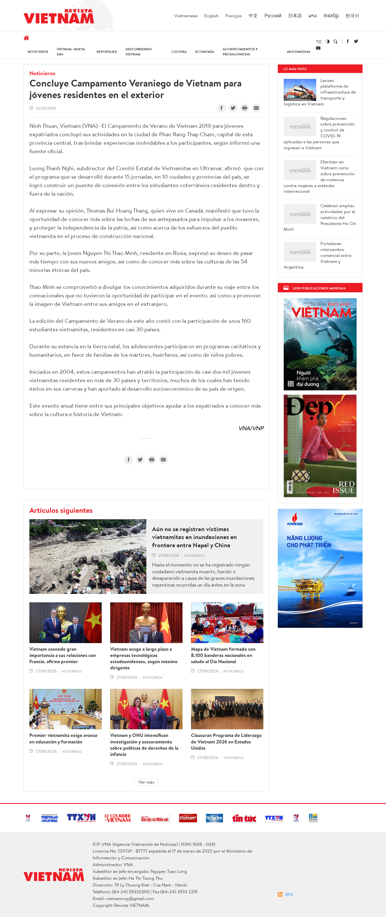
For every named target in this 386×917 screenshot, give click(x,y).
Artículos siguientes (61, 510)
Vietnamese (186, 15)
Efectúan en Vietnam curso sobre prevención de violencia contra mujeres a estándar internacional (319, 176)
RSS (289, 894)
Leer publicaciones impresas (319, 288)
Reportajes (107, 51)
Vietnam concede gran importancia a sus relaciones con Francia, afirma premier (62, 655)
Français (233, 15)
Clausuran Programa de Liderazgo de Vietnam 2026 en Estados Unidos (226, 741)
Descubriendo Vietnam (138, 52)
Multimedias (298, 51)
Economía (204, 51)
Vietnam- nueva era (71, 52)
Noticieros (38, 51)
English (211, 15)
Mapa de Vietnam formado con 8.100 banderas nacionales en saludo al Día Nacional (223, 655)
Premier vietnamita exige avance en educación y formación (63, 738)
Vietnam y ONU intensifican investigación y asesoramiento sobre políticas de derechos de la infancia (144, 744)
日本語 (295, 15)
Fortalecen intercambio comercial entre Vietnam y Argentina (317, 255)
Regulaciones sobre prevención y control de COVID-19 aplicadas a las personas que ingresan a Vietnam (319, 133)
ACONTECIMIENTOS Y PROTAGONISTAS (240, 52)
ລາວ (313, 15)
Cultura (179, 51)
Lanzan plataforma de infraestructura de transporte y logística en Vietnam (320, 92)
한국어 (352, 15)
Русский (272, 15)
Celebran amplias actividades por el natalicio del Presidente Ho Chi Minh (320, 217)
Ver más (146, 782)
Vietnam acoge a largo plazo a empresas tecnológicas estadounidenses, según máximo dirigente (143, 658)
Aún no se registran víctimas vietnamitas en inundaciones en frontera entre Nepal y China (194, 537)
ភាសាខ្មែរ (331, 15)
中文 (253, 15)
